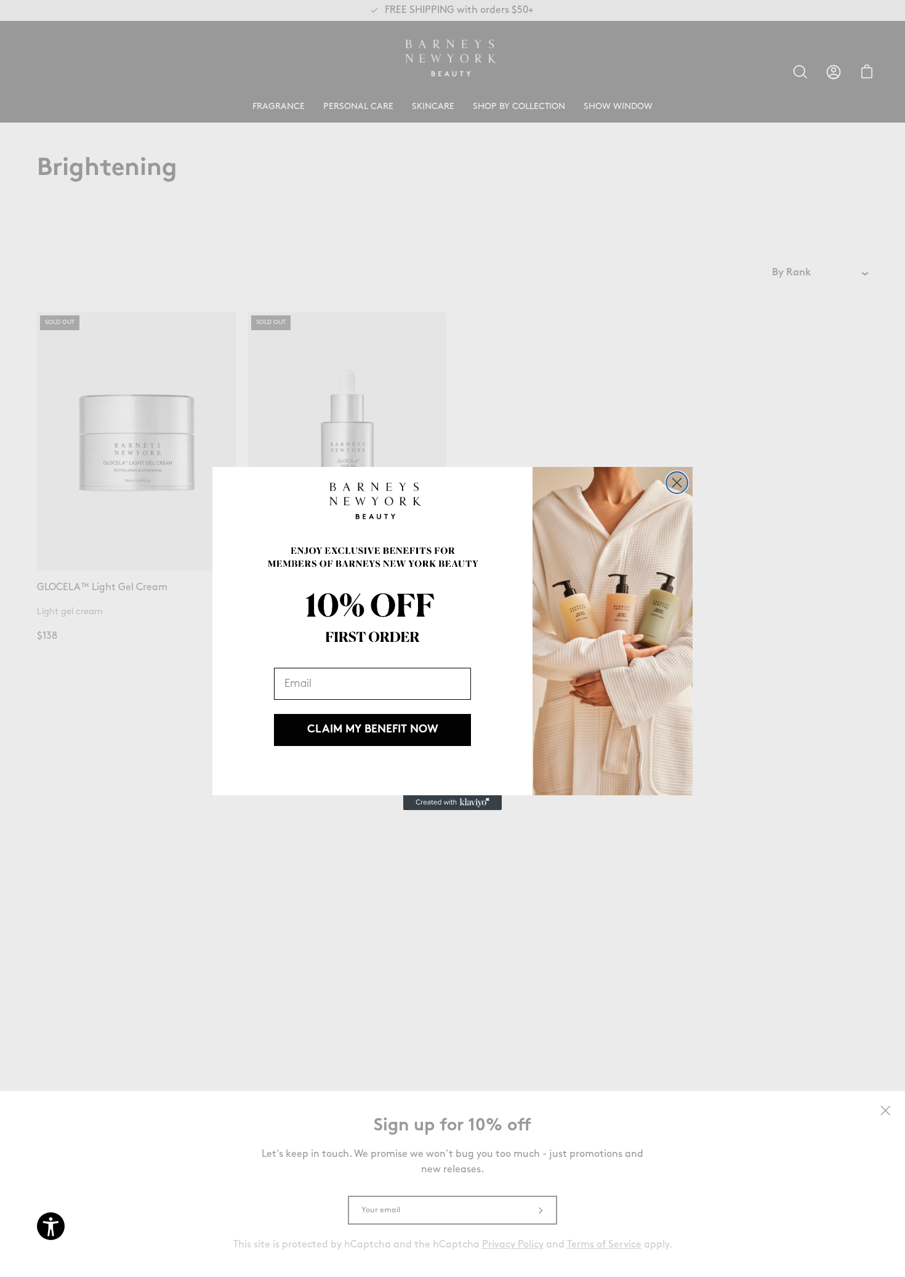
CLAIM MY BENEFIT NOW (372, 729)
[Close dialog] (677, 482)
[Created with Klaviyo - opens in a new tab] (452, 802)
